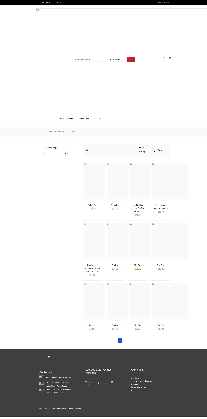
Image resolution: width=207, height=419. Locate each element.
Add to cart (88, 205)
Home (61, 119)
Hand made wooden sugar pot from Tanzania (92, 268)
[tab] (164, 150)
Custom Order (83, 119)
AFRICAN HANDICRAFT (58, 132)
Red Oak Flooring (143, 354)
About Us (71, 119)
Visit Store (97, 119)
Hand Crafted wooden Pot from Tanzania (137, 208)
